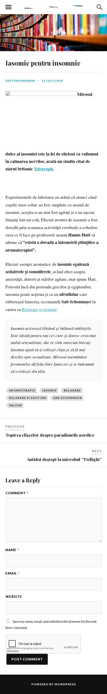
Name (12, 550)
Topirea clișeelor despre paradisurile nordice (49, 435)
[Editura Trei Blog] (53, 6)
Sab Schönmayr (67, 397)
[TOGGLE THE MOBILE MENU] (8, 7)
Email (12, 573)
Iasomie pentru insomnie (42, 63)
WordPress (65, 684)
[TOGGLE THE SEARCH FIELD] (99, 7)
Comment (16, 493)
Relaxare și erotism (39, 309)
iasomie (49, 390)
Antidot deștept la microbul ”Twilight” (64, 459)
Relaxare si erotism (27, 397)
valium (15, 405)
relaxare (72, 390)
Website (13, 597)
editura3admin (20, 80)
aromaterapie (22, 390)
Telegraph (43, 168)
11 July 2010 (52, 80)
